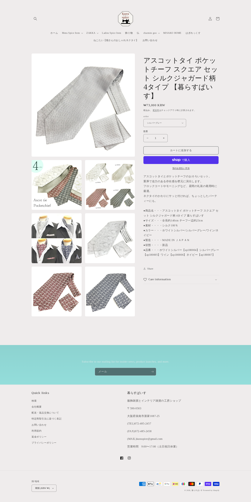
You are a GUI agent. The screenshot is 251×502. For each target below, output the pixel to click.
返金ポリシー (39, 437)
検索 (34, 401)
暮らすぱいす (197, 490)
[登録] (152, 372)
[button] (35, 19)
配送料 (156, 110)
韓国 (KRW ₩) (42, 488)
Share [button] (150, 268)
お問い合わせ (39, 425)
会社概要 (36, 407)
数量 (145, 131)
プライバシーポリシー (44, 442)
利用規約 (36, 431)
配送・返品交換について (45, 412)
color (146, 116)
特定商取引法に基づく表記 (46, 418)
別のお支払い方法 (181, 168)
